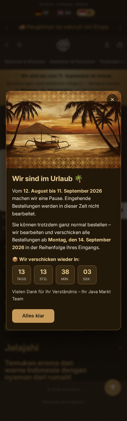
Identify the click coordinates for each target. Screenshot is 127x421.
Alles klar (33, 316)
